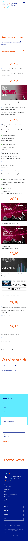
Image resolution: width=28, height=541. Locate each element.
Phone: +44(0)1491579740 (10, 494)
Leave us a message (8, 421)
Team (10, 525)
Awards (3, 365)
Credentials (6, 33)
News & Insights (17, 525)
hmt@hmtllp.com (11, 496)
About (6, 525)
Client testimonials (6, 370)
